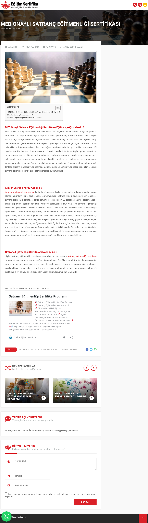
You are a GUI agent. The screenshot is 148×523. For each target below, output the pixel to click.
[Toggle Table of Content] (56, 108)
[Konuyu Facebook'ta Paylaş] (87, 349)
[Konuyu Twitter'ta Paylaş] (91, 349)
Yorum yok (51, 47)
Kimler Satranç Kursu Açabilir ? (20, 115)
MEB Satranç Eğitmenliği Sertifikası (64, 349)
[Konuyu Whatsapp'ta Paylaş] (95, 349)
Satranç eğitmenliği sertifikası (19, 192)
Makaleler (16, 28)
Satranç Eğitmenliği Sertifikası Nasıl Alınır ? (25, 118)
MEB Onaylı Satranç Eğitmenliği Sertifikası (34, 349)
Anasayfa (5, 28)
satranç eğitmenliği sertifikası (82, 256)
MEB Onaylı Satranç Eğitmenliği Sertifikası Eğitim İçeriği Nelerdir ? (34, 112)
